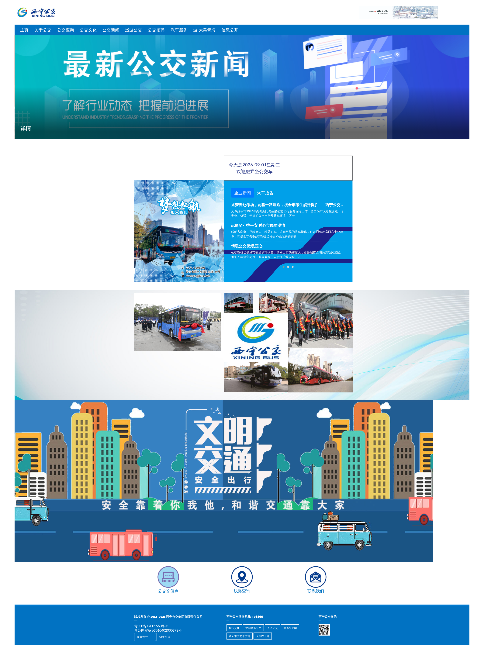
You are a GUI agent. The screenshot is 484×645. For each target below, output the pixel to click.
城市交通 (234, 627)
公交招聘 (156, 29)
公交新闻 (110, 29)
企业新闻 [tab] (242, 192)
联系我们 (315, 590)
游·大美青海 (204, 29)
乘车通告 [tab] (265, 192)
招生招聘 (165, 637)
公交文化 (88, 29)
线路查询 (242, 590)
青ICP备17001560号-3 (151, 626)
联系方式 (143, 637)
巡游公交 (133, 29)
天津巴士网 (262, 636)
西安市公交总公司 (239, 636)
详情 (25, 128)
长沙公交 (272, 627)
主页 (24, 29)
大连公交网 (290, 627)
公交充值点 (168, 590)
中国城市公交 (253, 627)
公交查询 (65, 29)
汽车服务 (179, 29)
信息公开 (229, 29)
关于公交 (42, 29)
